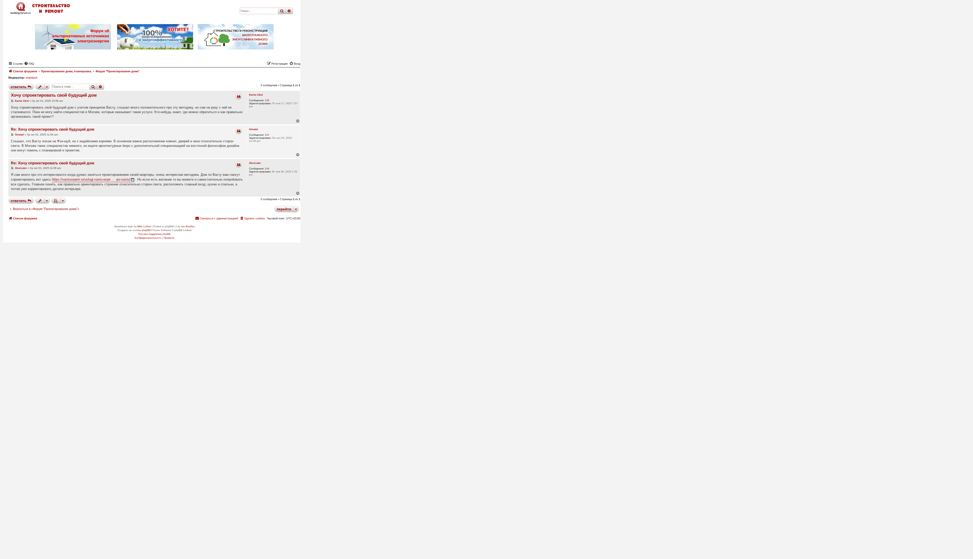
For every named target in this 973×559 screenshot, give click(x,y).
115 (267, 134)
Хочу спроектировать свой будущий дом (54, 95)
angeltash (32, 77)
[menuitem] (29, 64)
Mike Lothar (144, 226)
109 (267, 100)
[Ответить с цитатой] (238, 96)
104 (267, 168)
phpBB (146, 230)
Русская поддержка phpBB (154, 234)
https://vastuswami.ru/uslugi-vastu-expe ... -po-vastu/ (91, 179)
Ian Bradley (188, 226)
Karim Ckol (256, 94)
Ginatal (253, 129)
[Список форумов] (41, 8)
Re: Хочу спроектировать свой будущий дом (52, 129)
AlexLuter (255, 163)
